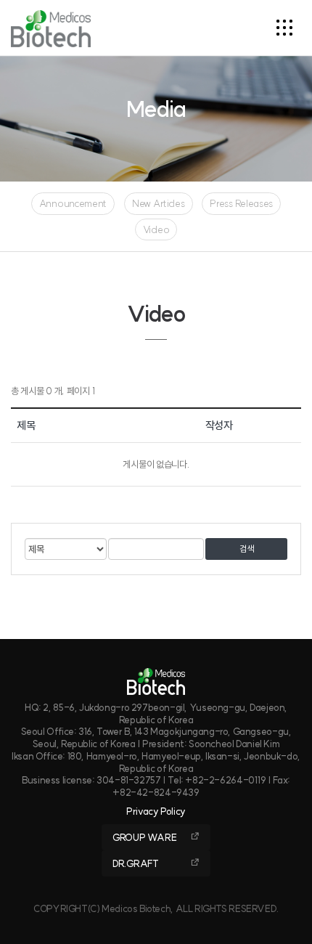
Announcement (73, 203)
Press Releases (241, 203)
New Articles (158, 203)
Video (156, 229)
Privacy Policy (156, 811)
